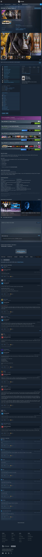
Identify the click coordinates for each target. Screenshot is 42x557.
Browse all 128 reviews (21, 522)
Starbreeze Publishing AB (19, 29)
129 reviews (9, 424)
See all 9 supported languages (26, 73)
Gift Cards (3, 541)
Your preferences (9, 246)
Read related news (4, 108)
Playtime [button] (26, 256)
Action (5, 86)
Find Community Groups (5, 109)
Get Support (29, 538)
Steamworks (4, 538)
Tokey (4, 410)
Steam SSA (4, 536)
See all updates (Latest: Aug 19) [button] (7, 217)
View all (39, 235)
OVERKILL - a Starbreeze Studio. (21, 28)
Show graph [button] (38, 256)
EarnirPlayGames (6, 349)
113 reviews (4, 411)
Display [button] (31, 256)
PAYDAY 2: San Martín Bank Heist (12, 127)
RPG (6, 86)
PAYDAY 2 (13, 20)
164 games (4, 267)
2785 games (5, 300)
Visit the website (4, 92)
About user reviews (4, 246)
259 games (4, 350)
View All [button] (39, 199)
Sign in (2, 62)
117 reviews (8, 372)
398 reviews (8, 267)
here (17, 238)
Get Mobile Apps (30, 536)
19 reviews (8, 317)
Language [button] (15, 256)
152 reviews (8, 350)
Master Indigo (5, 299)
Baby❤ (4, 371)
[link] (31, 130)
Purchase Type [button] (9, 256)
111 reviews (9, 300)
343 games (4, 372)
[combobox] (31, 4)
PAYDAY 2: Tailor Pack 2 (21, 127)
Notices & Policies (22, 538)
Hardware (13, 538)
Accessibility (21, 536)
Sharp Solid (5, 266)
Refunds (20, 541)
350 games (4, 317)
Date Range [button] (21, 256)
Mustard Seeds (5, 316)
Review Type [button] (3, 256)
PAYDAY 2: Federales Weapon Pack (31, 127)
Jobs (12, 536)
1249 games (5, 424)
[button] (2, 4)
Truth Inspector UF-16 (6, 423)
